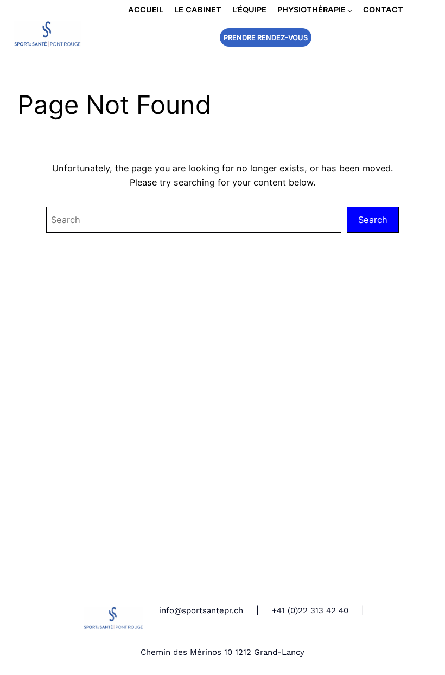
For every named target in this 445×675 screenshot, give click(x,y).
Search (372, 219)
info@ (170, 610)
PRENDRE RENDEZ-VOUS (266, 37)
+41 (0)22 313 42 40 (310, 610)
